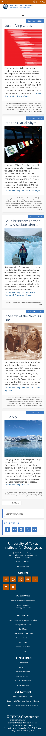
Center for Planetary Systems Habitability (23, 705)
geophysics (32, 401)
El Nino (30, 107)
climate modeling (36, 105)
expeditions (32, 200)
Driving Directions (23, 566)
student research (36, 205)
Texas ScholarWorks (23, 676)
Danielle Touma (22, 107)
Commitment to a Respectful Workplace (23, 620)
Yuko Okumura (37, 111)
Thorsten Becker (33, 405)
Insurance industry (31, 109)
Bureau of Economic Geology (23, 697)
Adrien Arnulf (29, 398)
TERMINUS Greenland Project (15, 207)
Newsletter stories (22, 111)
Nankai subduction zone (34, 403)
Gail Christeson (25, 302)
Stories (8, 105)
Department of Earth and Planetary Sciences (23, 701)
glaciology (38, 202)
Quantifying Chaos (18, 25)
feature (39, 200)
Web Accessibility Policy (26, 730)
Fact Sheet (23, 642)
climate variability (12, 107)
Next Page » (16, 503)
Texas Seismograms (23, 672)
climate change (25, 105)
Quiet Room (23, 629)
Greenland (19, 203)
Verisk (30, 111)
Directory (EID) (23, 663)
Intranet (23, 651)
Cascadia (9, 400)
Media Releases (32, 103)
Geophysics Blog (12, 103)
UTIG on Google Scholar (23, 681)
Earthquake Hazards (13, 398)
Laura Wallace (22, 403)
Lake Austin (23, 496)
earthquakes (19, 401)
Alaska (39, 492)
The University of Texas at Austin (17, 728)
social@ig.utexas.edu (23, 608)
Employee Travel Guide (23, 625)
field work (8, 202)
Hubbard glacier (30, 494)
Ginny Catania (16, 202)
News (39, 103)
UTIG (40, 405)
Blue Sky (10, 417)
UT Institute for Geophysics (18, 8)
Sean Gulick (27, 205)
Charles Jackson (16, 105)
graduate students (10, 203)
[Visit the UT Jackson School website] (23, 720)
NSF (40, 304)
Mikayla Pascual (28, 203)
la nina (39, 109)
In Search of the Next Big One (22, 318)
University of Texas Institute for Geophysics (23, 545)
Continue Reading (22, 190)
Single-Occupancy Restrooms (23, 633)
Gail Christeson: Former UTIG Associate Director (22, 223)
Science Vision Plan (23, 647)
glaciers (32, 202)
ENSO (34, 107)
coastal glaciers (24, 200)
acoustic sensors (32, 492)
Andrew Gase (37, 398)
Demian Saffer (17, 400)
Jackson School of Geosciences (11, 2)
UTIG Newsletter (23, 685)
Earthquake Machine (28, 400)
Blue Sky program (10, 494)
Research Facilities (23, 638)
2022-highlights (15, 302)
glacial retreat (25, 202)
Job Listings (23, 667)
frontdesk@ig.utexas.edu (26, 600)
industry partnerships (18, 109)
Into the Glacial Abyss (20, 123)
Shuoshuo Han (23, 405)
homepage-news (22, 103)
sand (40, 496)
